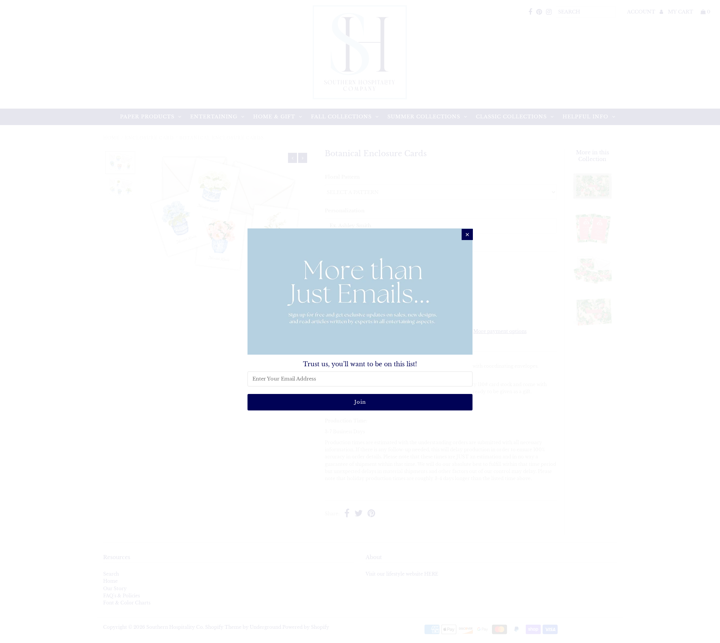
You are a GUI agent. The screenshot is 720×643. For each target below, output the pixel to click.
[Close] (467, 234)
